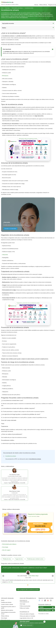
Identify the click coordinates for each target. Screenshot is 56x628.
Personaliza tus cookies (43, 613)
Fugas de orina (19, 559)
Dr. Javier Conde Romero (32, 516)
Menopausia (5, 75)
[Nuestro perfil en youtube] (48, 600)
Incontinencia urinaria (10, 456)
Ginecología (7, 8)
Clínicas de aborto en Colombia (27, 616)
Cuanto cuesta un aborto (7, 604)
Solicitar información (28, 625)
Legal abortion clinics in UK (26, 618)
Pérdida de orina (7, 559)
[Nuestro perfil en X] (51, 600)
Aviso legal (22, 604)
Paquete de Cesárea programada (38, 514)
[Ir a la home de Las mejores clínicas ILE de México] (9, 2)
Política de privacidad (25, 606)
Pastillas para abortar (6, 602)
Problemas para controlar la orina (35, 559)
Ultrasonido (5, 254)
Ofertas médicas (43, 4)
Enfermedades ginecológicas (17, 8)
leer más (10, 582)
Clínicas (36, 4)
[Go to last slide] (3, 576)
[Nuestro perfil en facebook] (39, 600)
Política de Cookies (24, 608)
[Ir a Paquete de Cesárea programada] (15, 523)
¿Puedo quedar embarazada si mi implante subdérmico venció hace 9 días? (24, 567)
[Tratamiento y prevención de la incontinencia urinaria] (28, 313)
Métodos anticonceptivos (7, 610)
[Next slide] (53, 576)
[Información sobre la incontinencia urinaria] (28, 149)
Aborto (2, 600)
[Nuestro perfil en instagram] (42, 600)
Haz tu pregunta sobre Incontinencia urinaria (28, 589)
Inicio (2, 8)
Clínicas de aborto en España (27, 614)
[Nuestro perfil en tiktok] (45, 600)
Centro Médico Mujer (33, 575)
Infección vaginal (6, 550)
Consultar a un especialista (10, 228)
